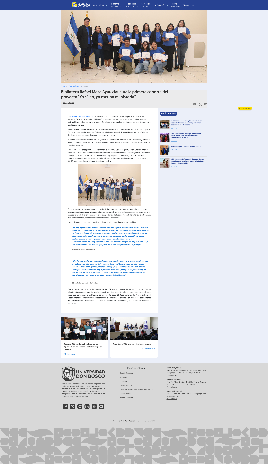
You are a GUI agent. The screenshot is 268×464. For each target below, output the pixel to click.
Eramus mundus (126, 385)
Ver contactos (172, 375)
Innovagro (123, 377)
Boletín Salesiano (126, 373)
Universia (123, 381)
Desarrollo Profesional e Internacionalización (136, 389)
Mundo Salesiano (126, 398)
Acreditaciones (125, 394)
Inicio (63, 86)
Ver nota (174, 128)
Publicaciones (74, 86)
